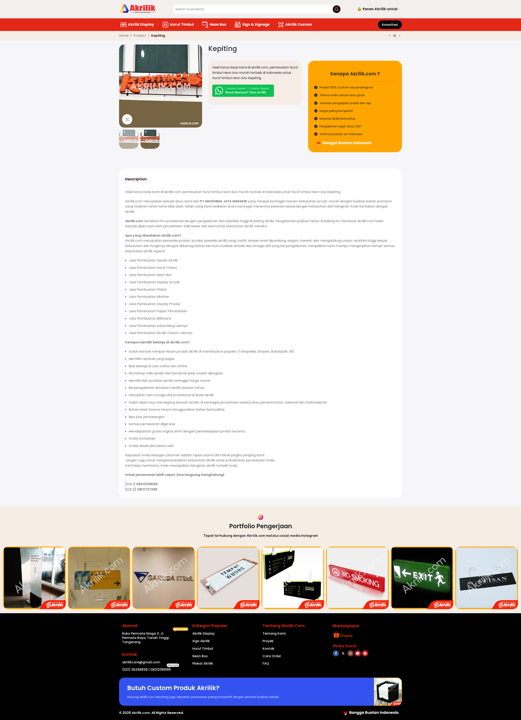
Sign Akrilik (201, 641)
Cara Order (272, 656)
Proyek (268, 641)
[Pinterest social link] (365, 653)
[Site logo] (137, 9)
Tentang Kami (274, 633)
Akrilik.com (141, 712)
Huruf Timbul (202, 648)
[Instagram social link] (350, 653)
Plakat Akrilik (202, 663)
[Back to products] (394, 35)
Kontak (268, 648)
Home (124, 35)
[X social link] (343, 653)
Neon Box (200, 656)
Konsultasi (390, 25)
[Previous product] (389, 35)
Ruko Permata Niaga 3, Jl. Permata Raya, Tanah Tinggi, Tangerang (154, 637)
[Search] (336, 9)
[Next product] (399, 35)
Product (140, 35)
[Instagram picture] (34, 578)
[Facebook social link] (336, 653)
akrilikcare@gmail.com (141, 662)
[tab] (136, 179)
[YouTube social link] (358, 653)
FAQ (266, 663)
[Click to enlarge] (127, 119)
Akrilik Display (203, 633)
